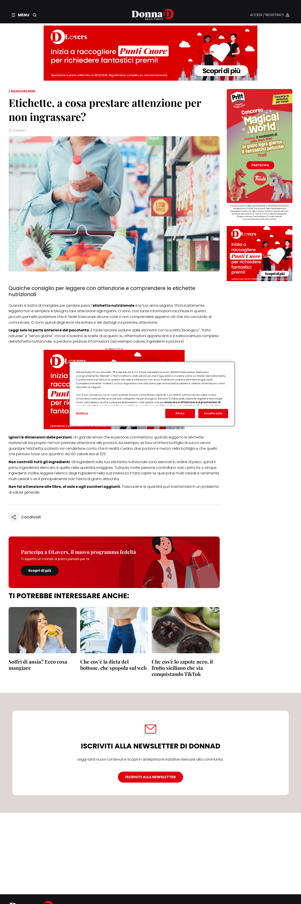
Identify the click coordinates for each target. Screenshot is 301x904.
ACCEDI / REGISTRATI (267, 15)
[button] (20, 15)
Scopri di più (39, 570)
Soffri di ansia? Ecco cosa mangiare (38, 664)
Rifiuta (180, 413)
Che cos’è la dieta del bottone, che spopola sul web (113, 664)
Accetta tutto (213, 413)
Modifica (82, 413)
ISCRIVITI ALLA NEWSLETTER (150, 777)
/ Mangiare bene (22, 91)
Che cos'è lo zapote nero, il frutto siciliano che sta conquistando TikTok (182, 667)
